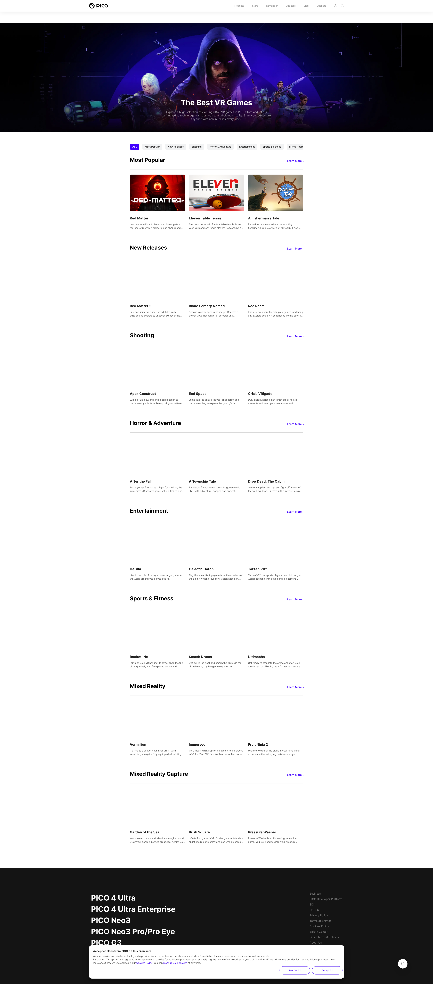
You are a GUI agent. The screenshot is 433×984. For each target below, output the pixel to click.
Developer (272, 5)
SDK (312, 904)
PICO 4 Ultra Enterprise (133, 909)
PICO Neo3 (110, 920)
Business (291, 5)
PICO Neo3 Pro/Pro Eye (133, 931)
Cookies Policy (319, 926)
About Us (316, 942)
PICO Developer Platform (326, 899)
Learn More (294, 160)
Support (321, 5)
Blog (306, 5)
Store (255, 5)
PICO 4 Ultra (113, 897)
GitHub (314, 910)
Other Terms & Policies (324, 937)
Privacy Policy (319, 915)
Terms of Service (320, 920)
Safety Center (319, 931)
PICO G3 (106, 942)
